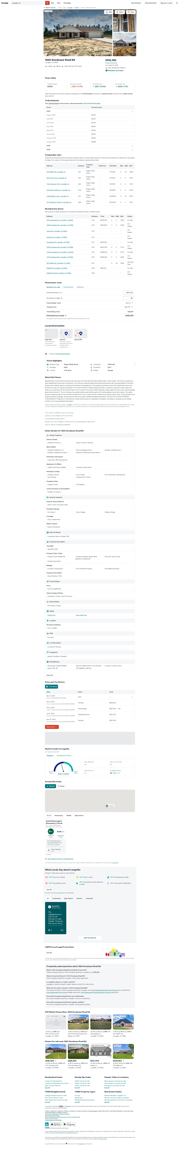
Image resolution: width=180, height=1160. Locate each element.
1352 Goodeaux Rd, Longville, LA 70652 (60, 247)
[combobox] (30, 3)
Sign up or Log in (166, 3)
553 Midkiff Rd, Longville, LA (56, 172)
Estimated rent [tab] (68, 287)
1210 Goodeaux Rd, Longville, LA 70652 (60, 220)
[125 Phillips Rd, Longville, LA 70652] (123, 1051)
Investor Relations (90, 1131)
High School (79, 815)
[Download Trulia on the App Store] (56, 1124)
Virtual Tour (51, 615)
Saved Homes (136, 3)
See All (50, 889)
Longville (69, 7)
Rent (58, 3)
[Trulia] (47, 1124)
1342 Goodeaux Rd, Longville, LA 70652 (60, 252)
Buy (52, 3)
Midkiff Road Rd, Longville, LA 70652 (59, 273)
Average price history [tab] (64, 755)
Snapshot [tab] (50, 755)
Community (56, 898)
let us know (104, 1139)
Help (115, 1131)
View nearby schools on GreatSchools (60, 859)
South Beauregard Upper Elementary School (95, 992)
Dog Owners (68, 898)
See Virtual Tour (81, 615)
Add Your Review (90, 938)
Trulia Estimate (53, 103)
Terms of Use (99, 1131)
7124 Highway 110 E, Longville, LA (58, 184)
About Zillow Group (58, 1131)
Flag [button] (62, 930)
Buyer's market (63, 774)
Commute (89, 898)
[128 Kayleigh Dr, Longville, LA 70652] (100, 1022)
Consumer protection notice (73, 1117)
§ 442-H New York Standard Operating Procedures (57, 1114)
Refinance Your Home (115, 70)
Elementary (59, 815)
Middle (68, 815)
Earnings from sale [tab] (53, 287)
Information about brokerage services (57, 1117)
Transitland (68, 1106)
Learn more (115, 862)
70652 (77, 7)
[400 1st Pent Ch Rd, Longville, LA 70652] (55, 1022)
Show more (51, 727)
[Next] (133, 1025)
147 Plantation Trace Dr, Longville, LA (59, 202)
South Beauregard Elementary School (104, 990)
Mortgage (67, 3)
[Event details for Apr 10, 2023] (132, 697)
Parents (79, 898)
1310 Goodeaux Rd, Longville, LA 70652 (60, 257)
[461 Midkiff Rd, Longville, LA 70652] (123, 1022)
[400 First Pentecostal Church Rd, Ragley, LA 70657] (78, 1022)
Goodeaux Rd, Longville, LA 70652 (58, 242)
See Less (51, 675)
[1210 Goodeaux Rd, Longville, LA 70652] (55, 1051)
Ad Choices (127, 1131)
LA (64, 7)
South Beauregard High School (56, 992)
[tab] (51, 687)
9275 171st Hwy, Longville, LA (57, 178)
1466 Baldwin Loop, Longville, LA (58, 196)
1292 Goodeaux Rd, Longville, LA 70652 (60, 225)
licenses (95, 1111)
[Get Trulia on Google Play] (69, 1124)
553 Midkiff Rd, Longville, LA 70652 (58, 263)
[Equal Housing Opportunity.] (66, 1143)
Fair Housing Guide (69, 1131)
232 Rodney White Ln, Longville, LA (58, 190)
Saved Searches (151, 3)
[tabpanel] (90, 305)
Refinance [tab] (80, 287)
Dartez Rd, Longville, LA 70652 (57, 231)
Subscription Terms (107, 1131)
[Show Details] (132, 111)
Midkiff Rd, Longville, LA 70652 (57, 268)
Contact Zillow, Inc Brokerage (53, 1120)
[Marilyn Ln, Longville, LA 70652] (100, 1051)
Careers (77, 1131)
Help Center (81, 1143)
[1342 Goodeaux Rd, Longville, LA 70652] (78, 1051)
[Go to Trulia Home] (6, 3)
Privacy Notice (120, 1131)
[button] (47, 3)
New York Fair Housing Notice (52, 1115)
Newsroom (82, 1131)
